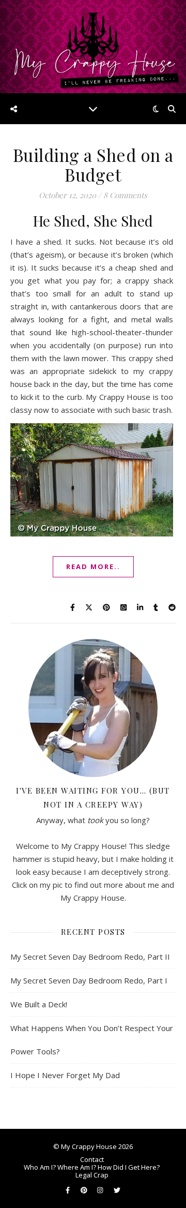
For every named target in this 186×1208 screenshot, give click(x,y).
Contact (92, 1159)
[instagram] (100, 1190)
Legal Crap (92, 1175)
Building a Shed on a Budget (93, 164)
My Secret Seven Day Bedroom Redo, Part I (88, 980)
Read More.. (93, 566)
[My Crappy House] (93, 46)
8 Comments (125, 195)
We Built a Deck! (38, 1004)
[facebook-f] (68, 1190)
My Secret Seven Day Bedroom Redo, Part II (90, 956)
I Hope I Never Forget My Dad (65, 1075)
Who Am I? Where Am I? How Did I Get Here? (92, 1167)
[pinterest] (85, 1190)
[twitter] (117, 1190)
